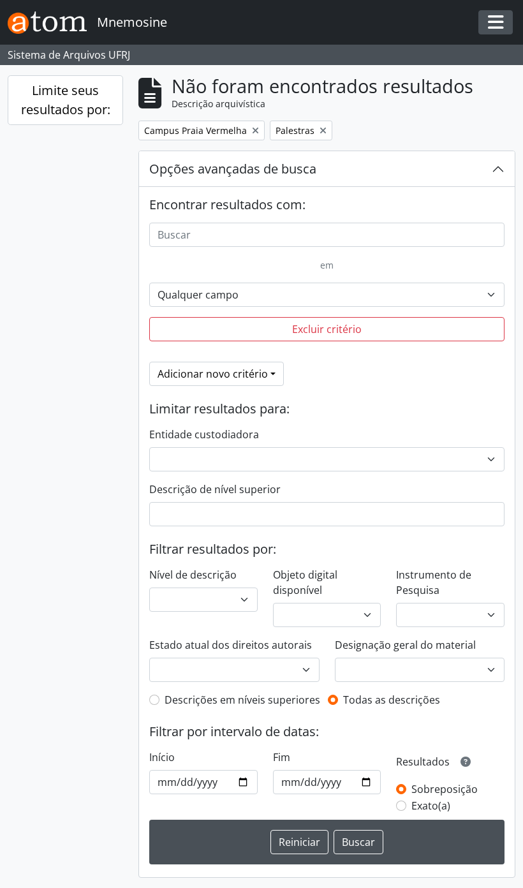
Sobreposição (444, 789)
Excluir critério (327, 329)
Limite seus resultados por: (65, 100)
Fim (281, 757)
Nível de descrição (193, 575)
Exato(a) (430, 806)
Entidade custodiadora (204, 434)
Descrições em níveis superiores (242, 700)
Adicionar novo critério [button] (213, 374)
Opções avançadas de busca (232, 168)
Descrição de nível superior (215, 489)
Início (162, 757)
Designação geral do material (405, 645)
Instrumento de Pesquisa (433, 582)
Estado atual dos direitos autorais (230, 645)
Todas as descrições (391, 700)
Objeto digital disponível (305, 582)
